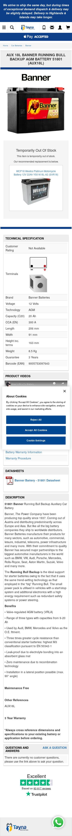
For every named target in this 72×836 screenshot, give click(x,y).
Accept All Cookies (36, 429)
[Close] (64, 391)
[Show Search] (12, 28)
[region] (36, 418)
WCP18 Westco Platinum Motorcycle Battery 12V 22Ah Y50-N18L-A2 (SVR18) (36, 172)
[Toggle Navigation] (4, 28)
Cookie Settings (36, 440)
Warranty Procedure (18, 458)
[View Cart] (68, 28)
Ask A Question (55, 747)
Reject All (36, 419)
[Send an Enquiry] (52, 28)
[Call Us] (44, 28)
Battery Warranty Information (24, 452)
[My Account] (60, 28)
